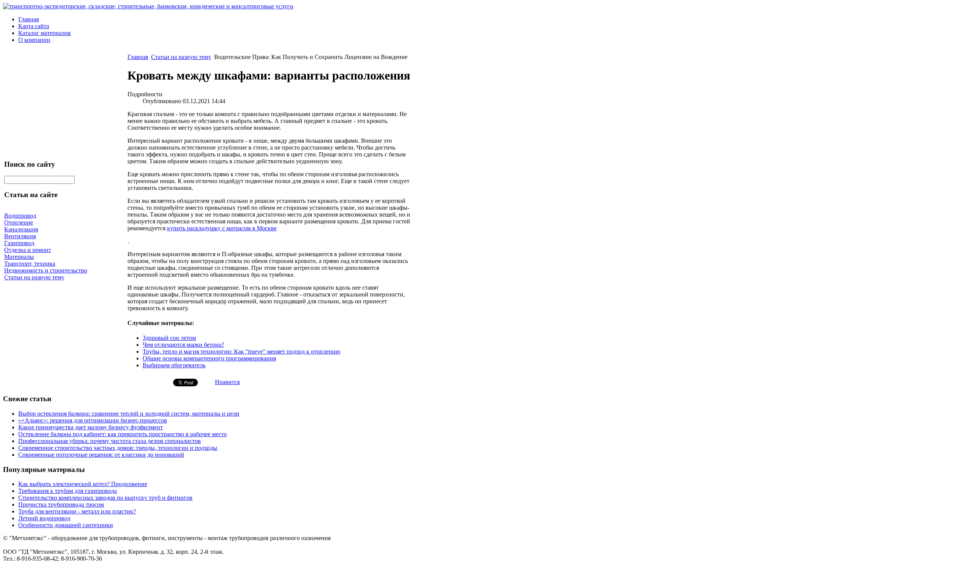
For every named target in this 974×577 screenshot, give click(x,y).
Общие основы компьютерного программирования (209, 358)
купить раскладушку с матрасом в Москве (222, 228)
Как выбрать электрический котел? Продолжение (82, 484)
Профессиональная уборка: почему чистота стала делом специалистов (109, 441)
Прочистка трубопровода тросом (61, 504)
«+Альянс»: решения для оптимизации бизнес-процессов (92, 420)
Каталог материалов (44, 33)
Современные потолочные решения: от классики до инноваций (101, 454)
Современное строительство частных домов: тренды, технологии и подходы (117, 448)
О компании (34, 40)
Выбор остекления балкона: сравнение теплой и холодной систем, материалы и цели (128, 413)
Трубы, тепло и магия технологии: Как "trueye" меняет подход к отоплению (241, 351)
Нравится (227, 382)
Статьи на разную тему (181, 57)
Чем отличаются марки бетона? (183, 344)
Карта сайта (33, 26)
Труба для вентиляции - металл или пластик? (77, 511)
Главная (28, 19)
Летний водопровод (44, 518)
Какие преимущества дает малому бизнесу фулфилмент (90, 427)
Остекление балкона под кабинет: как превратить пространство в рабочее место (122, 434)
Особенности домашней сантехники (65, 525)
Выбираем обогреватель (174, 365)
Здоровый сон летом (169, 338)
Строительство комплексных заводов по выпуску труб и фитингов (105, 497)
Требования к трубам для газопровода (67, 491)
